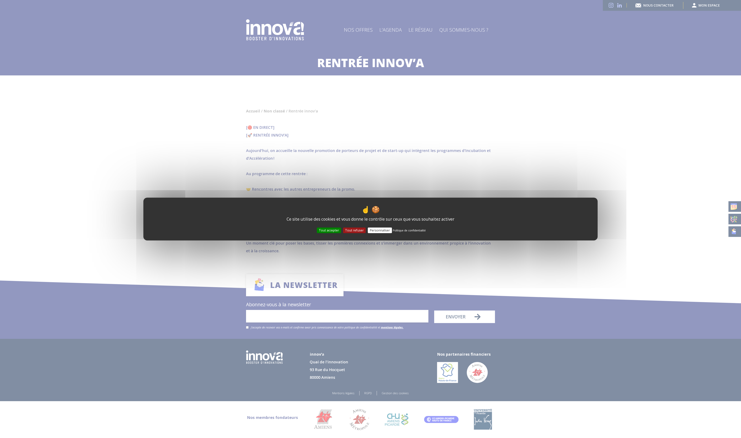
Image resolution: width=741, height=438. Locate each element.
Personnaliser (380, 230)
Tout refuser (354, 230)
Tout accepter (329, 230)
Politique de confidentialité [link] (409, 230)
